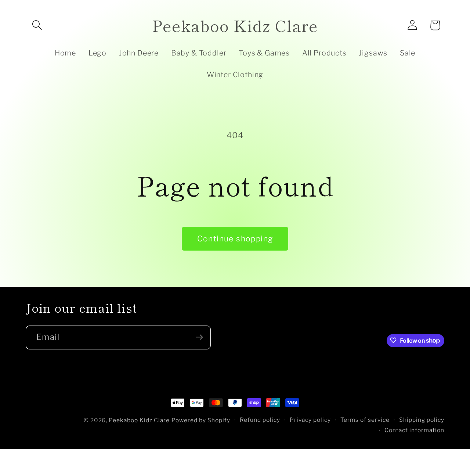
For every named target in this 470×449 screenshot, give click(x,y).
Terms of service (365, 419)
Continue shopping (235, 238)
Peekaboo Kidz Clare (139, 420)
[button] (37, 25)
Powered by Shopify (200, 420)
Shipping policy (421, 419)
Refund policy (260, 419)
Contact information (414, 430)
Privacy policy (310, 419)
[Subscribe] (199, 337)
